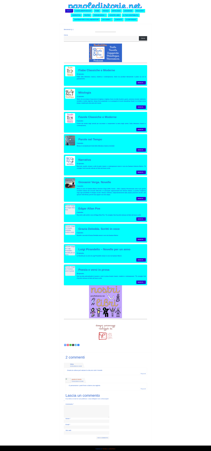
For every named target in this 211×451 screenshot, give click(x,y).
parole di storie (76, 379)
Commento (70, 404)
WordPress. (112, 449)
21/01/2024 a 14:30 (76, 366)
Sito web (68, 430)
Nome (68, 418)
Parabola (105, 449)
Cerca (66, 35)
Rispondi (143, 373)
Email (68, 424)
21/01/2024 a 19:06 (77, 381)
